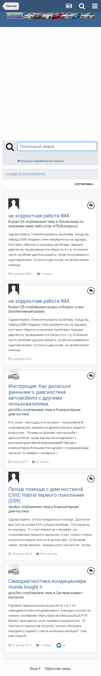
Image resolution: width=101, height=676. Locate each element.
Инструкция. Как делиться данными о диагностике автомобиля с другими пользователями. (39, 395)
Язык (34, 669)
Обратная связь (58, 669)
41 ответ (42, 462)
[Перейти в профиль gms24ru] (13, 374)
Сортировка (84, 184)
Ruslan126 (16, 222)
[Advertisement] (50, 80)
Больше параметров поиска (41, 161)
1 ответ (46, 274)
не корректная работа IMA (38, 216)
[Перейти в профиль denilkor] (13, 477)
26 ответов (48, 554)
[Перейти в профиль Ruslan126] (13, 203)
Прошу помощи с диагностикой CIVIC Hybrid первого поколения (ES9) (46, 495)
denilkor (14, 507)
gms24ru (15, 410)
